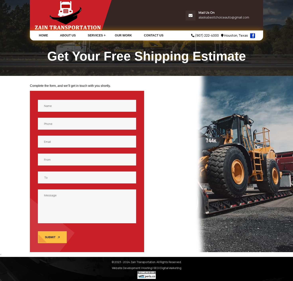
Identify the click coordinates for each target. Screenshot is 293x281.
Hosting (147, 268)
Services (95, 35)
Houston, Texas (235, 35)
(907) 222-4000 (206, 35)
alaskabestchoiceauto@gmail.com (224, 17)
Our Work (123, 35)
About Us (68, 35)
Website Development (126, 268)
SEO (155, 268)
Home (43, 35)
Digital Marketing (170, 268)
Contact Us (153, 35)
